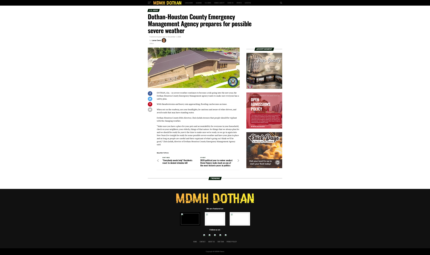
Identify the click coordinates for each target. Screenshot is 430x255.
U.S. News (208, 3)
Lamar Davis (156, 40)
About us (211, 241)
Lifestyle (248, 3)
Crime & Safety (219, 3)
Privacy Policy (232, 241)
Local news (189, 3)
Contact (203, 241)
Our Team (220, 241)
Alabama (199, 3)
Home (195, 241)
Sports (239, 3)
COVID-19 (230, 3)
